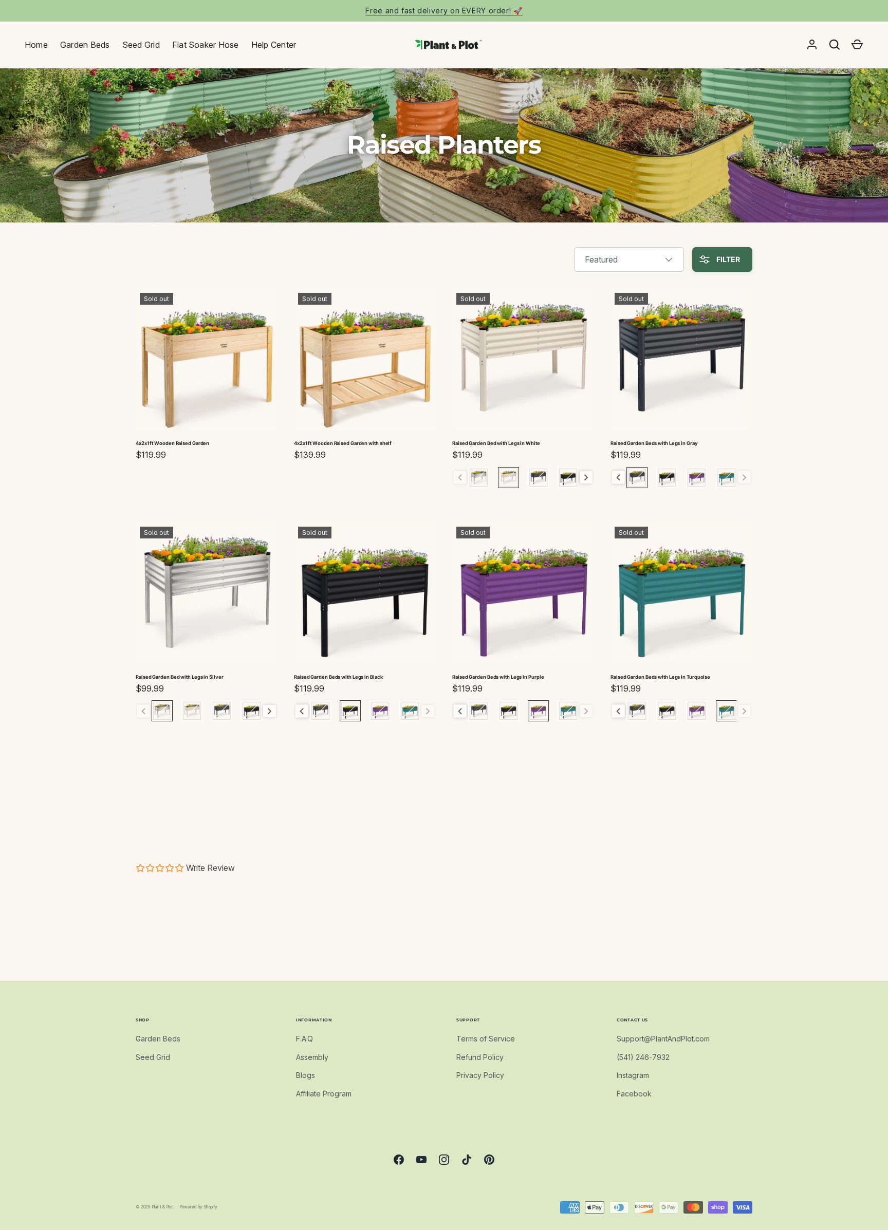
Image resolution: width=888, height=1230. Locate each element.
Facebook (634, 1093)
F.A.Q (304, 1038)
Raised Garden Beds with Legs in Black (338, 677)
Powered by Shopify (198, 1206)
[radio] (478, 477)
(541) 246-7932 (643, 1057)
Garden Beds (85, 45)
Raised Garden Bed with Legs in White (496, 443)
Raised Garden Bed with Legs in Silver (180, 677)
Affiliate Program (323, 1093)
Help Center (274, 45)
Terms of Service (485, 1038)
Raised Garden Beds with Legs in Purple (498, 677)
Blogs (305, 1075)
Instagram (633, 1075)
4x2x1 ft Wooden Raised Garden (172, 443)
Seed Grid (141, 45)
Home (36, 45)
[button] (857, 44)
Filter (727, 259)
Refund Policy (480, 1057)
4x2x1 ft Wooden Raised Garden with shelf (343, 443)
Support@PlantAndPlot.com (663, 1038)
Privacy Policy (480, 1075)
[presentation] (586, 477)
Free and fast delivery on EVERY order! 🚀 (443, 10)
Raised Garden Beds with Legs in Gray (654, 443)
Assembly (312, 1057)
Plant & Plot (162, 1206)
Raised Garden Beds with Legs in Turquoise (660, 677)
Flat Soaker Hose (205, 45)
